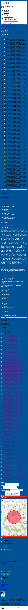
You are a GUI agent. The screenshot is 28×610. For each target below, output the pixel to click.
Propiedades (6, 11)
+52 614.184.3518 (6, 541)
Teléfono (3, 485)
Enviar (2, 496)
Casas (2, 585)
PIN (2, 487)
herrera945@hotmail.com (7, 6)
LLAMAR (6, 10)
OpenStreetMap (19, 535)
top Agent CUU (6, 549)
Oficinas (3, 586)
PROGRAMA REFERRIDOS (11, 21)
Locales (3, 588)
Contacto (6, 15)
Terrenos (3, 582)
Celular (2, 488)
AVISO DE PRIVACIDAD (10, 18)
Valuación (6, 14)
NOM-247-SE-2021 (8, 17)
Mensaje (3, 495)
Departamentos (4, 584)
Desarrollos (6, 13)
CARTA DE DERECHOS (10, 19)
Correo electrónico (5, 490)
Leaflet (14, 535)
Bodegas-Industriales (6, 589)
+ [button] (2, 500)
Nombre (2, 484)
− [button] (2, 503)
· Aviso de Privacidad (6, 571)
